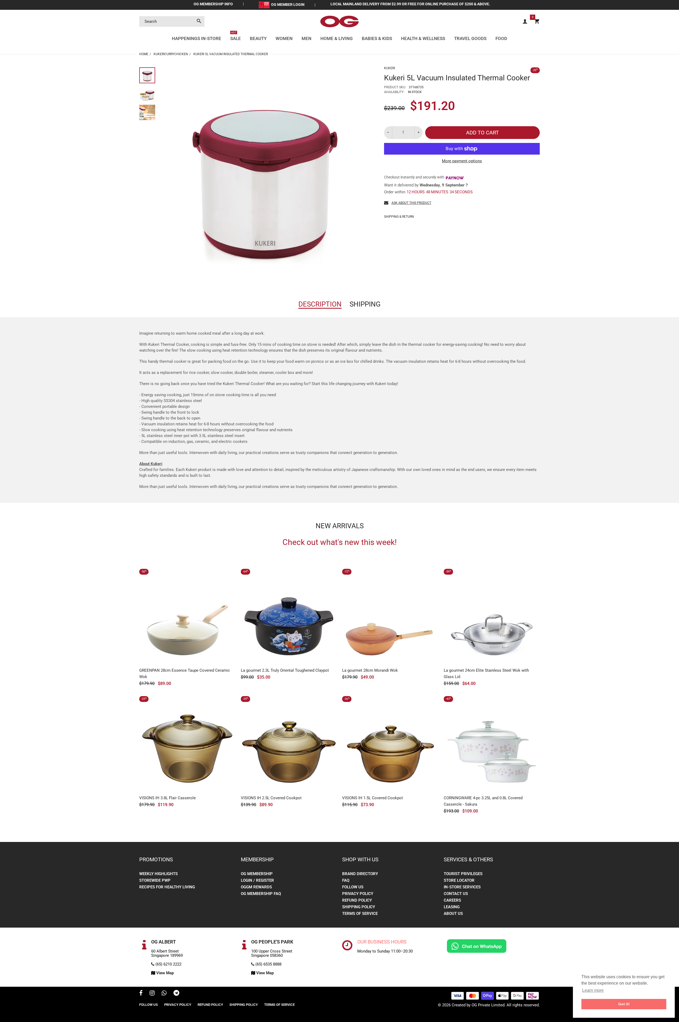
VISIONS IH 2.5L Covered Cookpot (271, 798)
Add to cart (482, 132)
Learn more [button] (593, 990)
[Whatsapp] (164, 993)
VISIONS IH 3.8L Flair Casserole (167, 798)
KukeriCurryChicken (171, 54)
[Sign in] (525, 21)
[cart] (537, 21)
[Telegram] (176, 993)
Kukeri (389, 68)
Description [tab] (320, 304)
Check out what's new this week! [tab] (339, 542)
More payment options (462, 161)
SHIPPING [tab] (365, 304)
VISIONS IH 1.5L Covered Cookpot (372, 798)
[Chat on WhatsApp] (476, 946)
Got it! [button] (624, 1004)
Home (143, 54)
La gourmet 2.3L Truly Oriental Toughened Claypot (285, 670)
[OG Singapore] (339, 21)
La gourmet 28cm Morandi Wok (370, 670)
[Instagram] (152, 993)
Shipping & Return (399, 217)
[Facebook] (141, 993)
